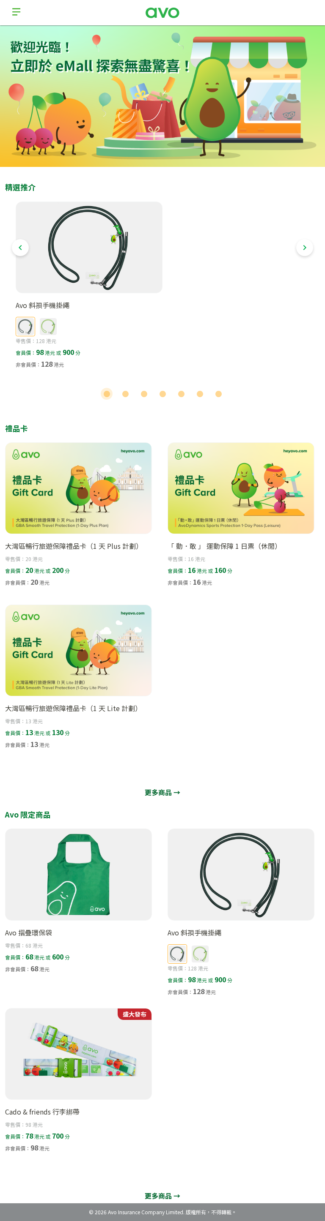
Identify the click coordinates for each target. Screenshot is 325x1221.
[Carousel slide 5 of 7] (181, 394)
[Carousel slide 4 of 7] (162, 394)
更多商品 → (162, 792)
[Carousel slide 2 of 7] (125, 394)
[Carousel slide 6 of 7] (200, 394)
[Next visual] (304, 247)
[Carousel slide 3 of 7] (144, 394)
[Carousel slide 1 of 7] (107, 394)
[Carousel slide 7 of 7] (218, 394)
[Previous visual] (20, 247)
